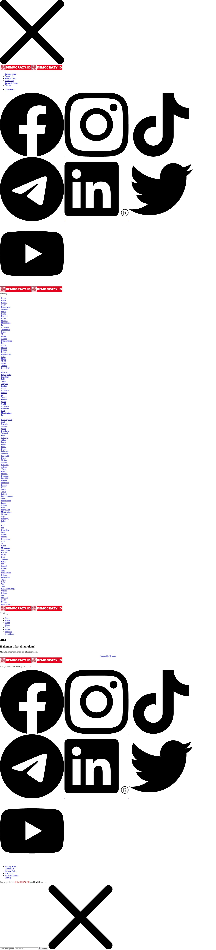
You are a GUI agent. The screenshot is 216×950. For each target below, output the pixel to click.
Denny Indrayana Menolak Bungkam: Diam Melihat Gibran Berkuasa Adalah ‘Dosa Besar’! (5, 460)
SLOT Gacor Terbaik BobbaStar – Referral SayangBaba (6, 368)
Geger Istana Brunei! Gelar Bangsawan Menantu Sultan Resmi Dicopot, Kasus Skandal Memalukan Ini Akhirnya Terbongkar (5, 314)
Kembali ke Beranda (108, 656)
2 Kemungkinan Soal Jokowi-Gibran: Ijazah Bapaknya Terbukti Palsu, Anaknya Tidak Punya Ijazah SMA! (6, 432)
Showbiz (8, 632)
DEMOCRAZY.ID (22, 882)
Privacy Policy (10, 78)
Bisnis (7, 625)
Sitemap (8, 85)
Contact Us (9, 76)
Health (7, 629)
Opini (7, 627)
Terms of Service (11, 83)
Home (7, 618)
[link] (32, 156)
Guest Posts (9, 89)
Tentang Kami (10, 74)
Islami (7, 623)
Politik (7, 620)
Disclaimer (9, 81)
